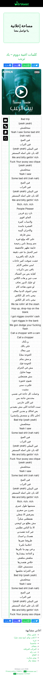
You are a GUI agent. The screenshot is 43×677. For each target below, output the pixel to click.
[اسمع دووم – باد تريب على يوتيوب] (21, 92)
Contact (27, 674)
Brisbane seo (31, 671)
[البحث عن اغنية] (5, 138)
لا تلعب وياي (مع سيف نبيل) (25, 637)
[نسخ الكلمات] (5, 132)
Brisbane (20, 674)
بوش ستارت (31, 658)
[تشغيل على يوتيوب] (5, 120)
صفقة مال (32, 660)
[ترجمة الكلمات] (5, 126)
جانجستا (33, 643)
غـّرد (34, 65)
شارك (7, 65)
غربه (34, 640)
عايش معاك (31, 634)
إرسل (16, 65)
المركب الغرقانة (30, 649)
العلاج (34, 655)
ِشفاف (33, 646)
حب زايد (33, 652)
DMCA (19, 671)
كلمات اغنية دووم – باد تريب (21, 56)
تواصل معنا (20, 30)
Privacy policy (11, 671)
